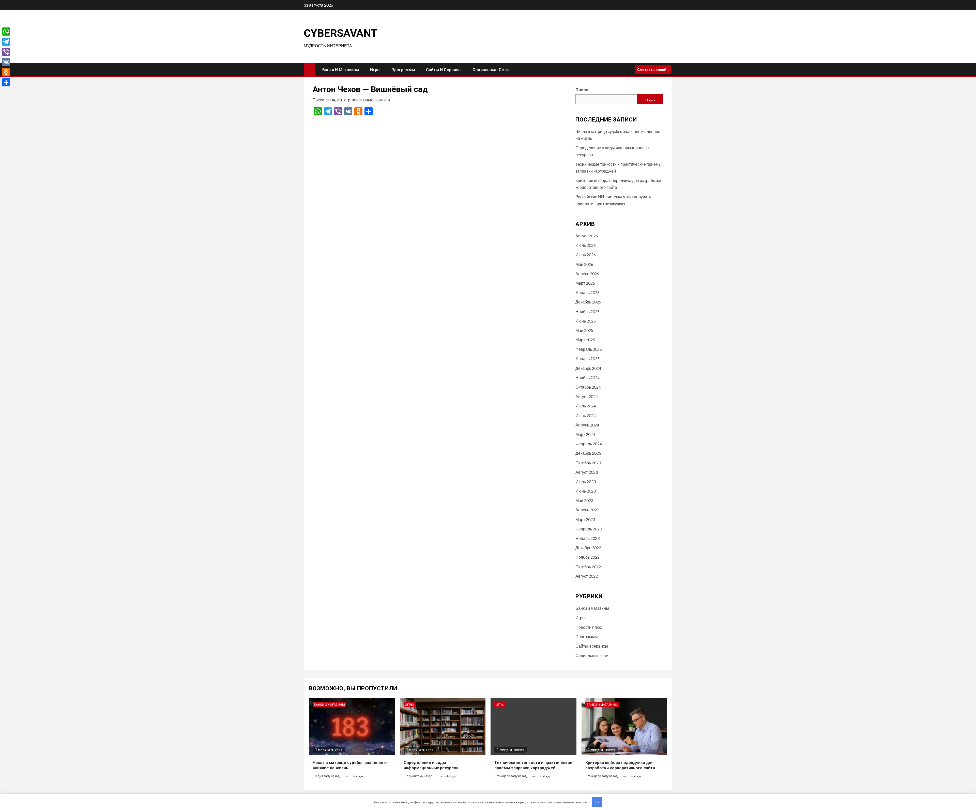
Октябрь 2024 (588, 387)
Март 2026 (585, 283)
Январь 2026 (587, 292)
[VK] (6, 62)
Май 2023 (584, 500)
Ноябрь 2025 (587, 311)
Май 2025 (584, 330)
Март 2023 (585, 519)
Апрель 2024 (587, 424)
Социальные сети (490, 69)
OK (597, 802)
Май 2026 (584, 264)
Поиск (581, 89)
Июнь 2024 (585, 415)
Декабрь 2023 (588, 453)
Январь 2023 (587, 538)
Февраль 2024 (588, 443)
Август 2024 (586, 396)
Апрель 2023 (587, 509)
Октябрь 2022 (588, 566)
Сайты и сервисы (444, 69)
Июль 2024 (585, 405)
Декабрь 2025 (588, 301)
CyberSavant (340, 33)
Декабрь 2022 (588, 547)
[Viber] (6, 52)
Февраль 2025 (588, 349)
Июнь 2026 (585, 254)
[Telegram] (6, 42)
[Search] (629, 69)
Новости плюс (588, 627)
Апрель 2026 (587, 273)
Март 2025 (585, 339)
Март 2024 (585, 434)
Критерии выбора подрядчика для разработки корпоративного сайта (620, 765)
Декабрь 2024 (588, 368)
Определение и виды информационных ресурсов (431, 765)
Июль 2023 (585, 481)
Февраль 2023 (588, 528)
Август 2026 (586, 235)
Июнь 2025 (585, 320)
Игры (375, 69)
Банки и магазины (340, 69)
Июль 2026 (585, 245)
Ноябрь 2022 (587, 557)
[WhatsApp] (6, 31)
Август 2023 (586, 472)
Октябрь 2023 (588, 462)
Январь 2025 (587, 358)
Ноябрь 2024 (587, 377)
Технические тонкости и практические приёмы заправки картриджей (533, 765)
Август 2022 (586, 576)
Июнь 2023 (585, 490)
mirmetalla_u (354, 776)
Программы (403, 69)
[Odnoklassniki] (6, 72)
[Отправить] (6, 82)
